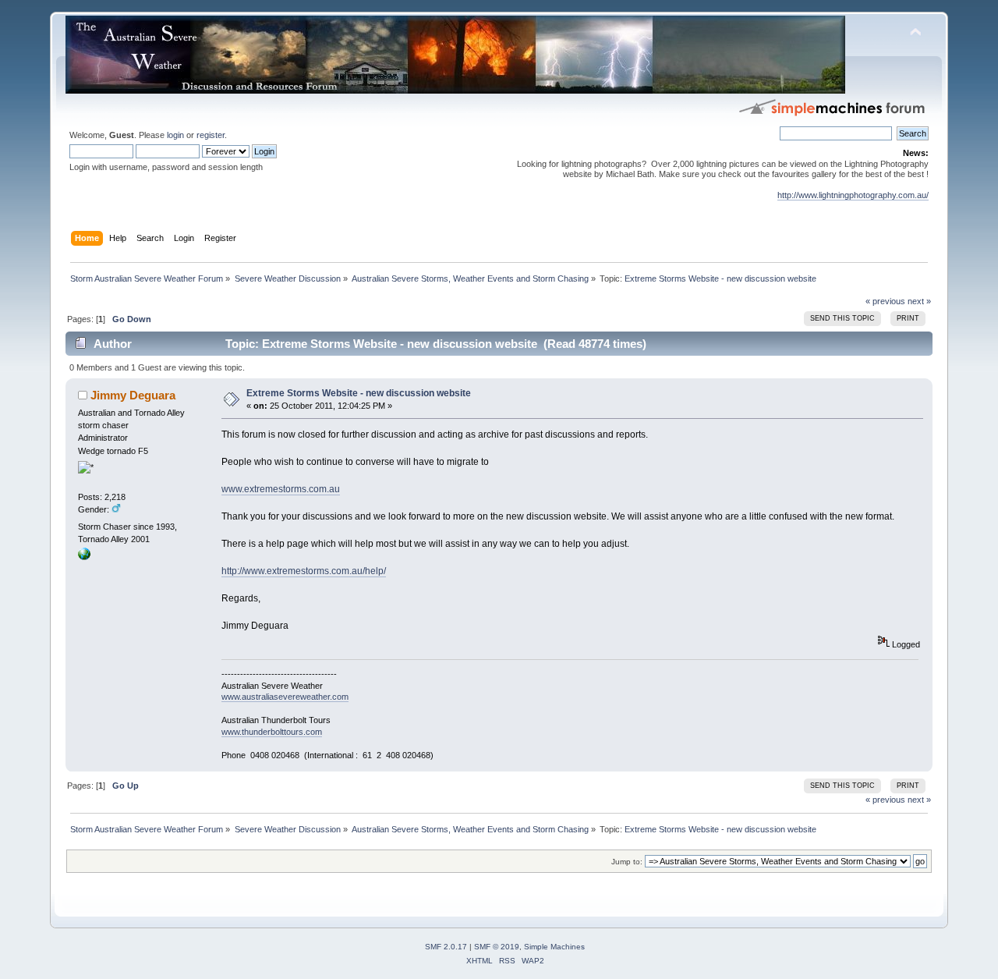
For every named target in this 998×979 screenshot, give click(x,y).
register (210, 135)
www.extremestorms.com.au (280, 489)
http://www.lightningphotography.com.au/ (853, 195)
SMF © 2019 (496, 946)
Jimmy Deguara (132, 395)
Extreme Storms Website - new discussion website (358, 393)
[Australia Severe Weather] (84, 557)
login (175, 135)
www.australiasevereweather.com (285, 696)
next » (919, 301)
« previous (885, 301)
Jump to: (626, 861)
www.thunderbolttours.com (271, 731)
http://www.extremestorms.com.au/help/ (303, 571)
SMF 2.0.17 (446, 946)
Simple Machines (554, 946)
